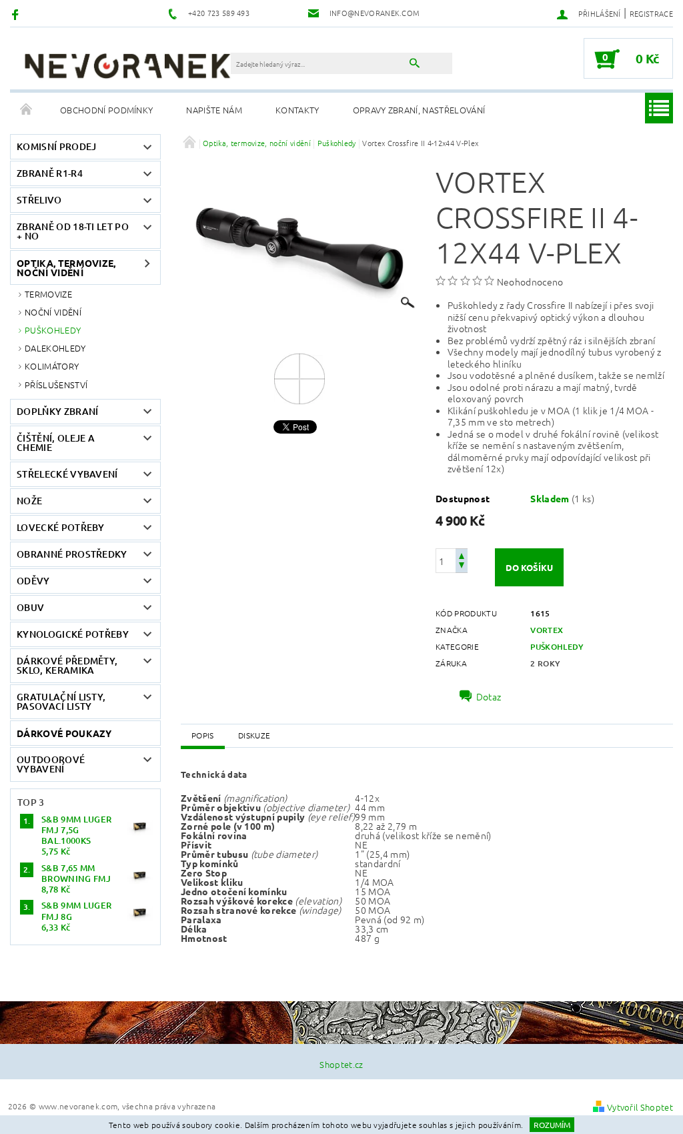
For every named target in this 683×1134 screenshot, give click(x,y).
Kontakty (297, 109)
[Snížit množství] (462, 566)
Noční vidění (53, 312)
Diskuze (254, 735)
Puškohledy (53, 330)
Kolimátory (52, 366)
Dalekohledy (55, 348)
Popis (202, 735)
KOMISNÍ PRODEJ (56, 146)
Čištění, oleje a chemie (56, 443)
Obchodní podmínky (106, 109)
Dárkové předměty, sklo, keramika (67, 665)
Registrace (651, 13)
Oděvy (33, 580)
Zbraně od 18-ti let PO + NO (73, 231)
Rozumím (552, 1124)
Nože (29, 500)
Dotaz (489, 696)
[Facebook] (17, 13)
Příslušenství (56, 384)
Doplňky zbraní (57, 411)
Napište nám (214, 109)
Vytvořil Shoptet (640, 1107)
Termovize (48, 294)
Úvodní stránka (26, 110)
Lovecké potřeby (61, 527)
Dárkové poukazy (64, 733)
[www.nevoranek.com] (127, 65)
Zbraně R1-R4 (50, 173)
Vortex (546, 630)
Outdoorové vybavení (51, 764)
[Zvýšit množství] (462, 554)
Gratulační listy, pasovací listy (61, 701)
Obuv (30, 607)
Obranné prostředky (72, 554)
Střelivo (39, 199)
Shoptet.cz (341, 1064)
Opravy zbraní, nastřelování (419, 109)
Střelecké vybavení (67, 474)
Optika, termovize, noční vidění (66, 267)
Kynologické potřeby (73, 634)
